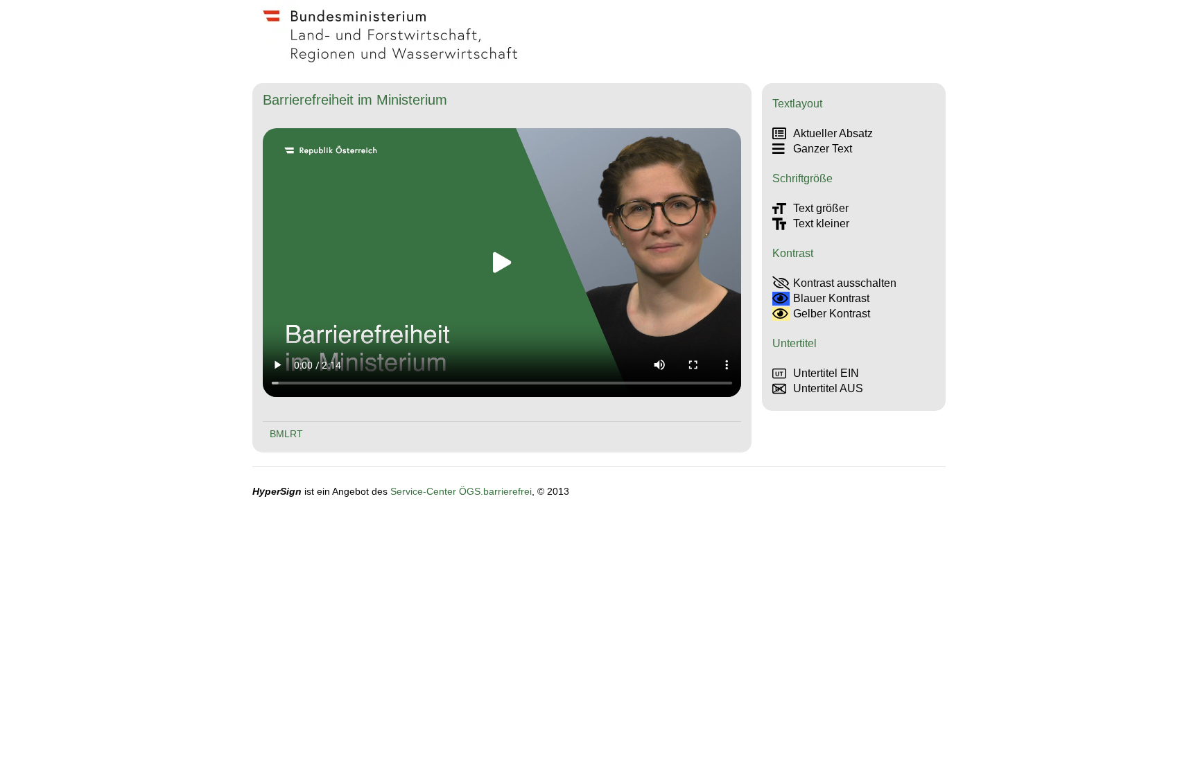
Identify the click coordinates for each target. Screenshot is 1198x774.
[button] (502, 262)
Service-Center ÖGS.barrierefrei (461, 491)
